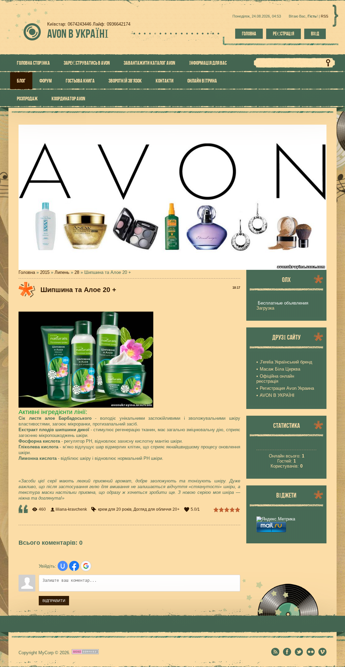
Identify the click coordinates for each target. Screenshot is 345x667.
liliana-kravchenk (71, 509)
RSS (324, 16)
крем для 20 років (114, 509)
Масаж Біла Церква (280, 369)
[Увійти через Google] (86, 566)
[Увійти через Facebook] (74, 566)
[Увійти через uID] (63, 566)
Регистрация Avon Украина (287, 388)
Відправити (53, 601)
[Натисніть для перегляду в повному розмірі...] (86, 406)
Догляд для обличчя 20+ (156, 509)
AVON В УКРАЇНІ (277, 395)
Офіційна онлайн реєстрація (275, 379)
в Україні (77, 33)
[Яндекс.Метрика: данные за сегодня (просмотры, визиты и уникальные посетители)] (275, 519)
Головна (249, 33)
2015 (45, 272)
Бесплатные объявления (283, 303)
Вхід (315, 33)
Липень (62, 272)
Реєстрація (283, 33)
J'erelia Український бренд (286, 361)
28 (76, 272)
